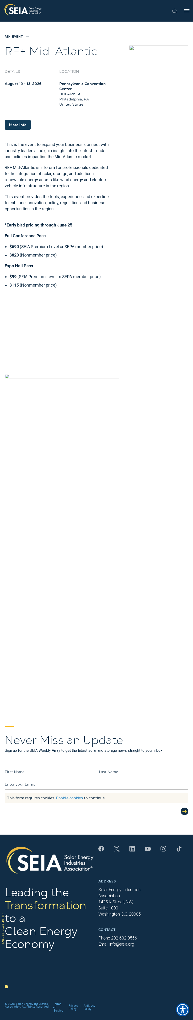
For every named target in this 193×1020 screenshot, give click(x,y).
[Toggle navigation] (186, 11)
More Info (18, 125)
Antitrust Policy (89, 1007)
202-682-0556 (124, 938)
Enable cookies (69, 798)
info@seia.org (121, 944)
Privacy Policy (73, 1007)
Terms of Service (58, 1007)
